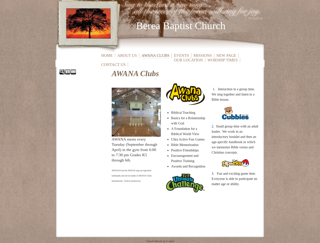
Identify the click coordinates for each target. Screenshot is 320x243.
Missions (203, 55)
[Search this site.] (62, 73)
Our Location (188, 60)
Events (181, 55)
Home (107, 55)
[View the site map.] (68, 73)
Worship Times (222, 60)
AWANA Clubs (155, 55)
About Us (127, 55)
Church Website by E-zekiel (160, 241)
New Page (226, 55)
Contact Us (113, 64)
